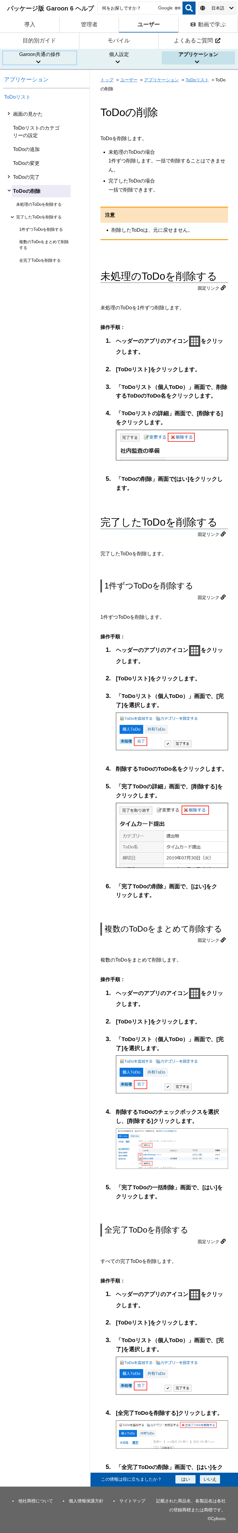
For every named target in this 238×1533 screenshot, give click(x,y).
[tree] (46, 796)
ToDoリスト (17, 97)
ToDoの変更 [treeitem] (26, 163)
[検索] (189, 8)
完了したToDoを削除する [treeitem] (39, 217)
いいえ (210, 1479)
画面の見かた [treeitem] (28, 114)
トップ (106, 79)
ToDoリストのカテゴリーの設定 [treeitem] (36, 131)
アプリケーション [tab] (198, 54)
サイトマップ (132, 1500)
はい (185, 1479)
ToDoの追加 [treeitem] (26, 149)
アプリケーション (26, 79)
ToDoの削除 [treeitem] (27, 191)
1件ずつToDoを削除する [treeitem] (41, 229)
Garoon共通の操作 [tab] (39, 54)
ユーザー (129, 79)
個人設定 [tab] (119, 54)
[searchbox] (140, 8)
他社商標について (35, 1500)
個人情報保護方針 (86, 1500)
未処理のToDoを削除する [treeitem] (39, 204)
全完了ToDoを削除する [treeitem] (40, 260)
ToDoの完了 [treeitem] (26, 177)
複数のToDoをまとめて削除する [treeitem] (44, 244)
